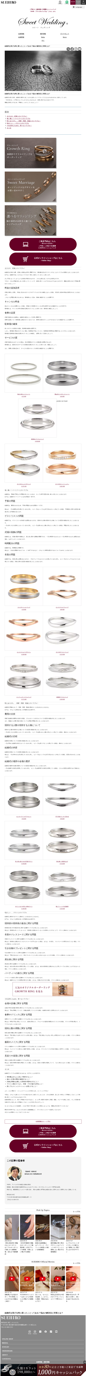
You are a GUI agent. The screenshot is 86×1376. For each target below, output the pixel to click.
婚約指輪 (43, 34)
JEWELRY (5, 1347)
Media (43, 37)
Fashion (35, 1333)
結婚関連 (21, 37)
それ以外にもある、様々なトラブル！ (19, 125)
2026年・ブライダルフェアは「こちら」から (43, 11)
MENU (83, 3)
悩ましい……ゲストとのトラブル (18, 123)
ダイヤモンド (64, 34)
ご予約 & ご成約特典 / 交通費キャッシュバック (43, 9)
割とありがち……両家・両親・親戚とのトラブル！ (24, 121)
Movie (65, 37)
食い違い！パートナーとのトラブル (18, 118)
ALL (43, 40)
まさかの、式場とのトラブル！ (17, 116)
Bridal (29, 1333)
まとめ (9, 128)
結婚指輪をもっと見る (43, 1121)
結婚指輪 (21, 34)
